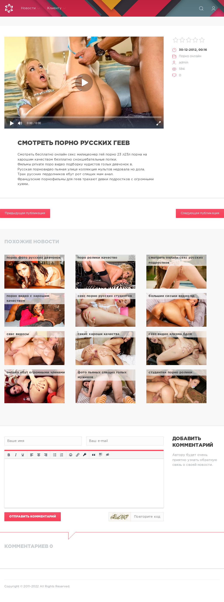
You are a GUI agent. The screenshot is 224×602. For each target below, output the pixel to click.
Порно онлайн (190, 56)
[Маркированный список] (55, 455)
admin (184, 62)
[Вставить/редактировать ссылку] (78, 455)
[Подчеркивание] (23, 455)
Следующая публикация (200, 213)
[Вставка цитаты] (94, 455)
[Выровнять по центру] (39, 455)
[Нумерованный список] (62, 455)
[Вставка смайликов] (71, 455)
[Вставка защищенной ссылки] (85, 455)
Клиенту (54, 8)
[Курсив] (16, 455)
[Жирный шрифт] (9, 455)
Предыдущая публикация (25, 213)
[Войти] (213, 8)
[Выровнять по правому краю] (46, 455)
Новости (28, 8)
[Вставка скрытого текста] (108, 455)
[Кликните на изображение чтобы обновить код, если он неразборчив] (119, 516)
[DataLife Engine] (9, 8)
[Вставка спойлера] (101, 455)
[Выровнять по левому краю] (32, 455)
